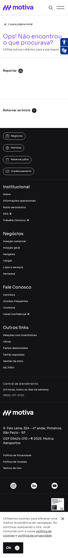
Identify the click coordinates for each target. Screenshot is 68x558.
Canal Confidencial (14, 314)
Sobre (7, 194)
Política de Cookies (15, 461)
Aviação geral (11, 247)
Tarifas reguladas (14, 354)
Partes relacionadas (15, 348)
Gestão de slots (13, 361)
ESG (5, 213)
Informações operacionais (19, 200)
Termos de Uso (12, 468)
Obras (7, 341)
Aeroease (9, 273)
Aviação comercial (14, 241)
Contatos (9, 294)
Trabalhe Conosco (14, 220)
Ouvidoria (9, 307)
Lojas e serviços (13, 267)
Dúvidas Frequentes (15, 301)
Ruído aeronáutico (14, 207)
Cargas (7, 260)
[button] (50, 7)
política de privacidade (35, 535)
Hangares (9, 254)
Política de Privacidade (17, 455)
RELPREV (8, 367)
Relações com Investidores (20, 335)
